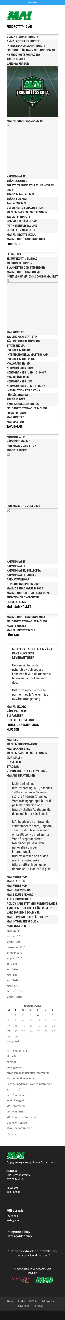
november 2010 (15, 947)
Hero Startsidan (15, 1095)
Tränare (11, 1133)
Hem (10, 1301)
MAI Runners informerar (21, 1117)
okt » (18, 1041)
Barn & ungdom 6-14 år (20, 1078)
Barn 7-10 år (13, 1089)
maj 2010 (12, 975)
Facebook (12, 1216)
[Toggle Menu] (39, 12)
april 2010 (12, 980)
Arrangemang (14, 1067)
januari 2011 (14, 941)
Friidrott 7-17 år (27, 1301)
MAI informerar (15, 1106)
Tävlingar (23, 1305)
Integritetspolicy (18, 1232)
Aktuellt (11, 1056)
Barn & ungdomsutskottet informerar (29, 1084)
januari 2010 (14, 997)
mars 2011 (12, 930)
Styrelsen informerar (19, 1128)
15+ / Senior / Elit (16, 1050)
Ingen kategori (15, 1100)
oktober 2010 (14, 952)
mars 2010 (12, 985)
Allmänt (11, 1062)
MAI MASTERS (14, 1111)
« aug (9, 1041)
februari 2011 (14, 936)
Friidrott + (48, 1301)
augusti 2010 (14, 958)
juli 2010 (11, 963)
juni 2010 (12, 969)
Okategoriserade (16, 1122)
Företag (38, 1305)
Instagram (12, 1220)
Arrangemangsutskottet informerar (27, 1073)
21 (8, 1031)
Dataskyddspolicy (19, 1236)
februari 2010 (14, 991)
